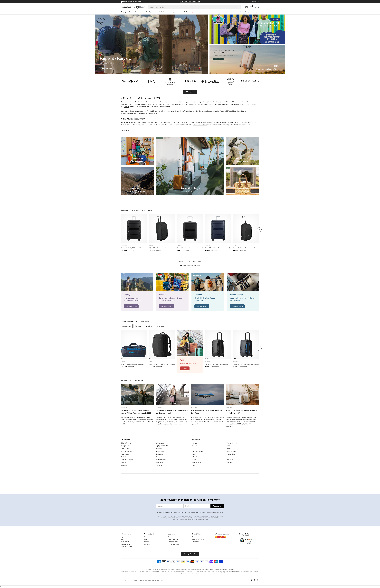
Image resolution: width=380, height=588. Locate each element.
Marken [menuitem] (186, 12)
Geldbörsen (159, 462)
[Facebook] (251, 579)
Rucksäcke (148, 326)
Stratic (194, 459)
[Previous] (120, 229)
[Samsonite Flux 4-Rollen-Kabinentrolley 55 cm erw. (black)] (190, 229)
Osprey (151, 245)
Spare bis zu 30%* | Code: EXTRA (190, 1)
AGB (122, 539)
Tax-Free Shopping (197, 539)
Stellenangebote (173, 541)
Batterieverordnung (127, 546)
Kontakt (146, 537)
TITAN (194, 448)
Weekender (159, 465)
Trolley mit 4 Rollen (127, 459)
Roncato (248, 104)
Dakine (229, 448)
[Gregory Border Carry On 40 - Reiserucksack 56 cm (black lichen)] (162, 345)
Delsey (254, 104)
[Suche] (238, 7)
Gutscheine (195, 541)
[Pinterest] (257, 579)
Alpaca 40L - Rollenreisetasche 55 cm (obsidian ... (218, 364)
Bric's (231, 104)
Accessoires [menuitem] (174, 12)
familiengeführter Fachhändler (187, 111)
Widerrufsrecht (125, 544)
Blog (192, 537)
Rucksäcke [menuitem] (150, 12)
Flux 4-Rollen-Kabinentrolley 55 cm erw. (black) (190, 248)
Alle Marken (190, 92)
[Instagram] (254, 579)
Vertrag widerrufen (190, 554)
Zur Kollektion (108, 68)
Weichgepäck (125, 454)
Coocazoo (230, 462)
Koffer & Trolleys (147, 210)
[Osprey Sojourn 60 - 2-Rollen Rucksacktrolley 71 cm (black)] (246, 229)
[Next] (259, 229)
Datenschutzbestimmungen (179, 519)
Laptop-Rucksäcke (162, 446)
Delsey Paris (195, 457)
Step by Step (231, 454)
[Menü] (253, 539)
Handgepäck (125, 446)
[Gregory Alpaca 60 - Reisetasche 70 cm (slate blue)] (134, 345)
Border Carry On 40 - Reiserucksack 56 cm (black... (162, 364)
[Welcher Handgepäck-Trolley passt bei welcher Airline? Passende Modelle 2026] (137, 394)
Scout (228, 457)
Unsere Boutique (173, 539)
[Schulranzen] (137, 151)
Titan (219, 104)
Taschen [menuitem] (138, 12)
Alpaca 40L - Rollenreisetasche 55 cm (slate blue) (246, 364)
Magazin (256, 12)
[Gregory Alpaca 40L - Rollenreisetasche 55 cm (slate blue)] (246, 345)
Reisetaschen (160, 443)
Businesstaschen (161, 459)
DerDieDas (230, 459)
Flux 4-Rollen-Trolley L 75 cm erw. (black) (132, 248)
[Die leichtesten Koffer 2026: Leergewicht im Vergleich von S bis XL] (172, 394)
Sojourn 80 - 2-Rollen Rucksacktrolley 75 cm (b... (162, 248)
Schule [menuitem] (161, 12)
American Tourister (197, 451)
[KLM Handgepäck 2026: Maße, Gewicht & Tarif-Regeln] (207, 394)
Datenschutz (125, 541)
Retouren (147, 544)
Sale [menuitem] (193, 12)
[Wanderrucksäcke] (242, 151)
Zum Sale (185, 368)
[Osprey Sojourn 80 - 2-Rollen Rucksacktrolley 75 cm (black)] (162, 229)
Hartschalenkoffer (126, 451)
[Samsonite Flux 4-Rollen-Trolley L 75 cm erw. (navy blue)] (218, 229)
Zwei (228, 446)
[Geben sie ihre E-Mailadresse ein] (217, 506)
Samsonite (213, 104)
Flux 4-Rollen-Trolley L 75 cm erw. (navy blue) (217, 248)
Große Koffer (125, 457)
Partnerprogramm (173, 544)
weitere (126, 107)
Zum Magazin (138, 380)
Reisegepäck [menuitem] (125, 12)
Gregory (123, 362)
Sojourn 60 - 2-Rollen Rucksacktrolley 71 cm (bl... (246, 248)
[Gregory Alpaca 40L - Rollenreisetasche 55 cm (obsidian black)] (218, 345)
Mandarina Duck (232, 443)
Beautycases (160, 457)
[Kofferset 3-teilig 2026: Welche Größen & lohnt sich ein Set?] (242, 394)
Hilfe (145, 539)
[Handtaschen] (242, 181)
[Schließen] (0, 586)
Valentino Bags (231, 451)
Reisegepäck (145, 321)
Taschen (138, 326)
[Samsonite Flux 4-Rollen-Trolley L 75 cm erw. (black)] (134, 229)
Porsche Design (238, 104)
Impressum (124, 537)
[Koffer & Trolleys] (190, 166)
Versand (146, 541)
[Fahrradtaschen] (137, 181)
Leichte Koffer (125, 448)
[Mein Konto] (246, 7)
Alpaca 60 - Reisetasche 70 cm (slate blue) (132, 364)
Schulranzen (160, 326)
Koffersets (124, 462)
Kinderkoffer (160, 454)
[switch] (249, 543)
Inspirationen (245, 12)
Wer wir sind (172, 537)
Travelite (225, 104)
